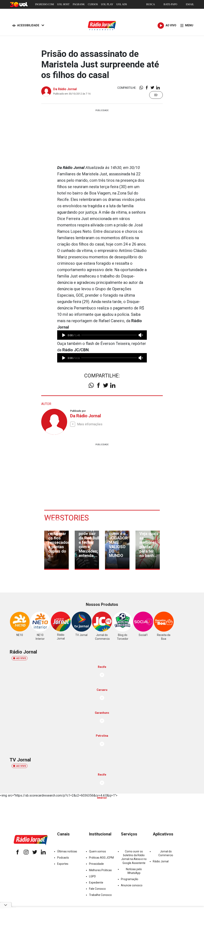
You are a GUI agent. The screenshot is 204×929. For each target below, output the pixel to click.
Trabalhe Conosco (100, 894)
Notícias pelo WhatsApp (134, 871)
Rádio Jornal (161, 861)
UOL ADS (121, 4)
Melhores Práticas (100, 870)
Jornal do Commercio (165, 853)
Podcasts (63, 857)
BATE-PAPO (170, 4)
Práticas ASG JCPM (101, 857)
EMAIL (190, 4)
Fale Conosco (97, 888)
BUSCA (150, 4)
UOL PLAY (107, 4)
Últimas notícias (67, 851)
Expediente (96, 882)
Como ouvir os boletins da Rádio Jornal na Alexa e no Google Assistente (134, 857)
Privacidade (96, 863)
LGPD (92, 876)
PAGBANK (79, 4)
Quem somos (97, 851)
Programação (129, 879)
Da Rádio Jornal (65, 89)
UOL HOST (63, 4)
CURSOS (93, 4)
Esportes (62, 863)
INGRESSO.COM (44, 4)
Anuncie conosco (131, 885)
